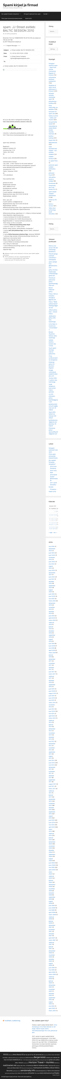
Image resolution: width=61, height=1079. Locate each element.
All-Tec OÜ (32, 1054)
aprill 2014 (52, 716)
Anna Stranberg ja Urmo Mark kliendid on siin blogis (44, 1026)
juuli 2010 (51, 820)
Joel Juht (16, 256)
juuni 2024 (52, 555)
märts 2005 (52, 1010)
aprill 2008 (52, 912)
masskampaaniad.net (24, 256)
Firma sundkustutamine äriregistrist (53, 358)
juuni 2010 (52, 822)
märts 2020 (52, 601)
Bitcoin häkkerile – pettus (52, 289)
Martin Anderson (39, 1065)
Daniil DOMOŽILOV (14, 1060)
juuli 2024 (52, 553)
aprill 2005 (52, 1008)
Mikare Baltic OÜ (16, 1068)
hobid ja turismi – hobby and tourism (53, 117)
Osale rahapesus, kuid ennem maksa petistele (52, 388)
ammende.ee (39, 1054)
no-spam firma (53, 161)
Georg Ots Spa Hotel (44, 1059)
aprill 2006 (52, 972)
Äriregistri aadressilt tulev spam (32, 14)
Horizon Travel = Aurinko (41, 1062)
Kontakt (45, 14)
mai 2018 (51, 648)
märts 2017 (52, 674)
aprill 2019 (52, 618)
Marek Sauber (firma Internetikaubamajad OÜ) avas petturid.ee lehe (44, 1030)
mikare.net (9, 1068)
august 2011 (52, 784)
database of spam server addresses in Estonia (16, 253)
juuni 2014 (52, 711)
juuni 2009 (52, 865)
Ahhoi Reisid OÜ (18, 1055)
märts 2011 (52, 788)
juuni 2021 (52, 577)
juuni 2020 (52, 596)
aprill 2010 (52, 827)
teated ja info (53, 199)
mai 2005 (51, 1006)
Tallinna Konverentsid (53, 1070)
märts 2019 (52, 620)
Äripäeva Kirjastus (56, 1075)
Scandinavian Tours (16, 1070)
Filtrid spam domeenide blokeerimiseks (11, 18)
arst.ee (18, 1057)
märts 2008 (52, 914)
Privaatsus (53, 489)
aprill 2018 (52, 650)
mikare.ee (57, 1065)
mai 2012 (51, 765)
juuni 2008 (52, 908)
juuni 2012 (52, 762)
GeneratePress (27, 1076)
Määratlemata (53, 142)
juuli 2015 (51, 695)
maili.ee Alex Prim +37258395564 (25, 1065)
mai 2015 (51, 700)
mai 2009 (51, 867)
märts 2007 (52, 940)
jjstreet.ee (11, 256)
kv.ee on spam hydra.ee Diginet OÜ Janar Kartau (17, 258)
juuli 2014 (51, 709)
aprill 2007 (52, 938)
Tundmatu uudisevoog (12, 1021)
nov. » (55, 532)
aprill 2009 (52, 870)
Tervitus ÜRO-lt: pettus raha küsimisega (53, 380)
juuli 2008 (52, 905)
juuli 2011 (51, 786)
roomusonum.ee (39, 1068)
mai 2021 (51, 579)
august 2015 (52, 693)
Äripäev (57, 1073)
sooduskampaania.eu (41, 1070)
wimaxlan (31, 1073)
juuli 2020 (52, 594)
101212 (6, 256)
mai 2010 (51, 825)
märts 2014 (52, 718)
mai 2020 (51, 598)
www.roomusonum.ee (47, 1073)
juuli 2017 (51, 671)
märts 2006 (52, 974)
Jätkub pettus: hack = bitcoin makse (53, 311)
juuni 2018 (52, 646)
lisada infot (52, 140)
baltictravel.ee (30, 1057)
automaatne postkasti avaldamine (52, 79)
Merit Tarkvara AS (50, 1065)
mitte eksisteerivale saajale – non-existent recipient (53, 150)
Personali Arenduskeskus (27, 1068)
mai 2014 (51, 713)
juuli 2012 (51, 760)
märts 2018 (52, 652)
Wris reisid (37, 1073)
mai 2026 (51, 546)
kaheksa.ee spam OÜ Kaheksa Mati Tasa (15, 260)
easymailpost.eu (36, 1059)
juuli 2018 (51, 643)
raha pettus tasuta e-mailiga (52, 179)
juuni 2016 (52, 691)
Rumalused (52, 183)
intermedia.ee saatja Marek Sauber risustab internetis (53, 130)
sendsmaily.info (28, 1070)
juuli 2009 (52, 863)
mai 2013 (51, 741)
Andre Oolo (46, 1054)
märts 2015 (52, 702)
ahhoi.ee (10, 1054)
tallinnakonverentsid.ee (10, 1073)
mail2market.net (9, 1065)
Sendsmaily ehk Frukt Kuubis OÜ (52, 187)
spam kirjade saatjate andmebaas (52, 193)
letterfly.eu (57, 1062)
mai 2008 (51, 910)
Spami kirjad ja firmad (20, 5)
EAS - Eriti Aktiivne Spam (26, 1059)
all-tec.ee (26, 1054)
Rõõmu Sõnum (50, 1068)
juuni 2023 (52, 561)
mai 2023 (51, 564)
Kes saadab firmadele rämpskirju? (10, 14)
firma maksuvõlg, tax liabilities (53, 107)
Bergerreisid (39, 1057)
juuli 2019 (51, 616)
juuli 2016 (51, 689)
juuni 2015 (52, 698)
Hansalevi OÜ (25, 1062)
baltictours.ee (22, 1057)
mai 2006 (51, 970)
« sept (50, 532)
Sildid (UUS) (28, 18)
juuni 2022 (52, 570)
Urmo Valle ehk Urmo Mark (21, 1073)
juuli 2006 (52, 967)
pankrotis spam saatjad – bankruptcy (53, 167)
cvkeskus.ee (49, 1057)
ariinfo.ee (14, 1057)
